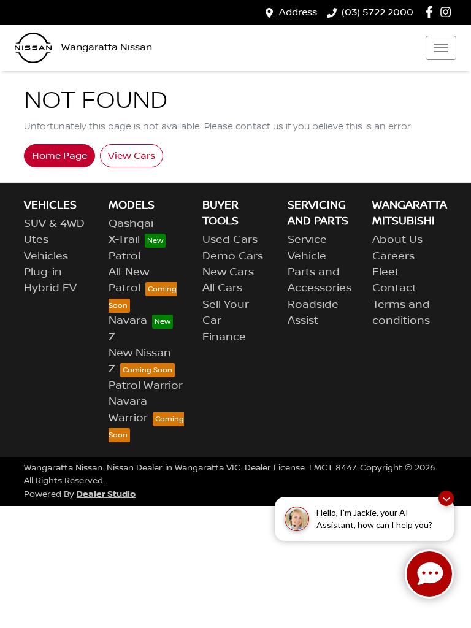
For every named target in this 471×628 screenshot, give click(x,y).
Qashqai (131, 224)
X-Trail (124, 240)
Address (298, 12)
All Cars (222, 288)
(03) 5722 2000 (377, 12)
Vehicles (46, 256)
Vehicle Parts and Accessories (319, 273)
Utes (36, 240)
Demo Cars (232, 256)
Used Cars (230, 240)
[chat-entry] (429, 574)
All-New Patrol (129, 280)
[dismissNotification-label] (446, 498)
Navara (128, 320)
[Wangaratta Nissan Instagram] (448, 12)
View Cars (131, 155)
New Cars (228, 272)
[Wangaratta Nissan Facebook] (431, 12)
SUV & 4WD (54, 224)
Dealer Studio (106, 494)
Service (307, 240)
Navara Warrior (128, 409)
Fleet (385, 272)
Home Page (59, 155)
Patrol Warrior (146, 385)
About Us (397, 240)
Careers (393, 256)
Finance (224, 337)
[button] (441, 48)
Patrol (124, 256)
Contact (394, 288)
